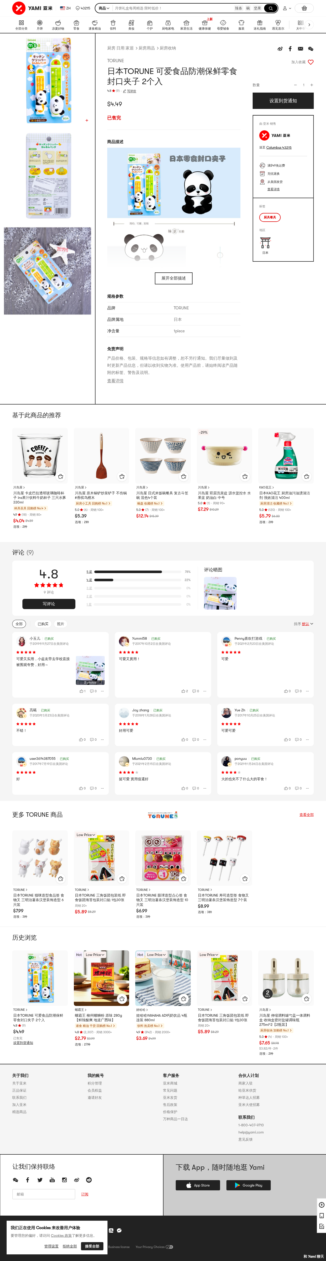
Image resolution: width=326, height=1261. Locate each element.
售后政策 (170, 1105)
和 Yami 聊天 (314, 1256)
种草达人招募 (249, 1097)
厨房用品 (147, 48)
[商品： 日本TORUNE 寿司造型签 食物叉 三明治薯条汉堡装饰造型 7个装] (224, 858)
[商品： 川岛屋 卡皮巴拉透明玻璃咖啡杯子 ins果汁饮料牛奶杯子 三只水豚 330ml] (40, 456)
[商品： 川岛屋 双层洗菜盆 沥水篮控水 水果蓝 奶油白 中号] (224, 456)
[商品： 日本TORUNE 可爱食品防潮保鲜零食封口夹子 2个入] (40, 978)
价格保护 (170, 1112)
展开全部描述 (173, 278)
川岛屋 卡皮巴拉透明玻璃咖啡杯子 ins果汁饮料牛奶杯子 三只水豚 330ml (39, 497)
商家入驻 (245, 1083)
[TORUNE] (163, 814)
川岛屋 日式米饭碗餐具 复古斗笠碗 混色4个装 (162, 495)
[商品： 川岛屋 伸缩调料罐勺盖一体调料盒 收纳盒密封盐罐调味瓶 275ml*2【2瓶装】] (286, 978)
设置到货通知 (23, 1043)
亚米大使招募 (249, 1105)
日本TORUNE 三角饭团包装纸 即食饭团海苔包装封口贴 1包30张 (100, 897)
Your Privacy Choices (150, 1247)
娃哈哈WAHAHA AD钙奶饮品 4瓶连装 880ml (161, 1017)
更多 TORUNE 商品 (37, 814)
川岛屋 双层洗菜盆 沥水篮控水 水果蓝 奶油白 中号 (224, 495)
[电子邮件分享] (300, 49)
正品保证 (19, 1090)
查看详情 (115, 381)
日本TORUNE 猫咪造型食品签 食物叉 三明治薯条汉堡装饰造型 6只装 (38, 899)
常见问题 (170, 1090)
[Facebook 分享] (290, 49)
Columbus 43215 (279, 147)
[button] (83, 8)
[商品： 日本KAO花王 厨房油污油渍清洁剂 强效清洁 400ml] (286, 456)
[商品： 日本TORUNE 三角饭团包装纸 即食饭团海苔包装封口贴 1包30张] (101, 858)
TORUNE (115, 60)
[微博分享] (280, 49)
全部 (19, 624)
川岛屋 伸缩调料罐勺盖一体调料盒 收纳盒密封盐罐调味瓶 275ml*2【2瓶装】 (284, 1020)
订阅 (84, 1194)
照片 (60, 624)
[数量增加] (312, 85)
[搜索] (270, 8)
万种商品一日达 (175, 1119)
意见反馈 (245, 1139)
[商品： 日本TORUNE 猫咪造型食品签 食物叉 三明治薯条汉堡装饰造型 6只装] (40, 858)
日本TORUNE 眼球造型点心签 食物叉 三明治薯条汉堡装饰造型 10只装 (162, 899)
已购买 (43, 624)
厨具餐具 (270, 217)
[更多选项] (103, 691)
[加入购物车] (61, 476)
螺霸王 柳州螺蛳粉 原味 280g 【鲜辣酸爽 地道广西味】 (98, 1017)
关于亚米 (19, 1083)
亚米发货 (170, 1097)
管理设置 (51, 1246)
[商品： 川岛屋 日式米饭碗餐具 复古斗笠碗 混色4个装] (163, 456)
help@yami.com (251, 1132)
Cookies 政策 (61, 1235)
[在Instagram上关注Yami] (64, 1180)
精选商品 (19, 1112)
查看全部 (307, 815)
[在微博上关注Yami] (77, 1180)
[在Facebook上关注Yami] (28, 1180)
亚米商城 (170, 1083)
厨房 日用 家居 (120, 48)
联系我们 (19, 1097)
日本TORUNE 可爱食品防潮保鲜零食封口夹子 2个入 (38, 1017)
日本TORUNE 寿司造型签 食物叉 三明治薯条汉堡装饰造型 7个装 (223, 897)
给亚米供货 (247, 1090)
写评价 (131, 91)
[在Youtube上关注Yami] (52, 1180)
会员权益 (95, 1090)
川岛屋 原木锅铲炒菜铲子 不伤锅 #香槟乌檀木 (101, 495)
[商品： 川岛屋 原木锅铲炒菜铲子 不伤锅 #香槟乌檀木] (101, 456)
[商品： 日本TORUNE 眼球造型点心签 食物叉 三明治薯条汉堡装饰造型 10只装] (163, 858)
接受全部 (92, 1246)
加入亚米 (19, 1105)
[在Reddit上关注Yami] (89, 1180)
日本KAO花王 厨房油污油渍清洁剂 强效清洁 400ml (284, 495)
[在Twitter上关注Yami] (40, 1180)
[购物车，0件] (304, 8)
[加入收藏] (311, 62)
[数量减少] (295, 85)
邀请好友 (95, 1097)
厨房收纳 (168, 48)
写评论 (49, 604)
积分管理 (95, 1083)
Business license (119, 1247)
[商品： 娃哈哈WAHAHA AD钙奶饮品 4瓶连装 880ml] (163, 978)
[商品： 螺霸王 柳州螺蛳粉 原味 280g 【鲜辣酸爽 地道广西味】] (101, 978)
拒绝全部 (70, 1246)
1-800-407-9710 (251, 1125)
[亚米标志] (33, 8)
